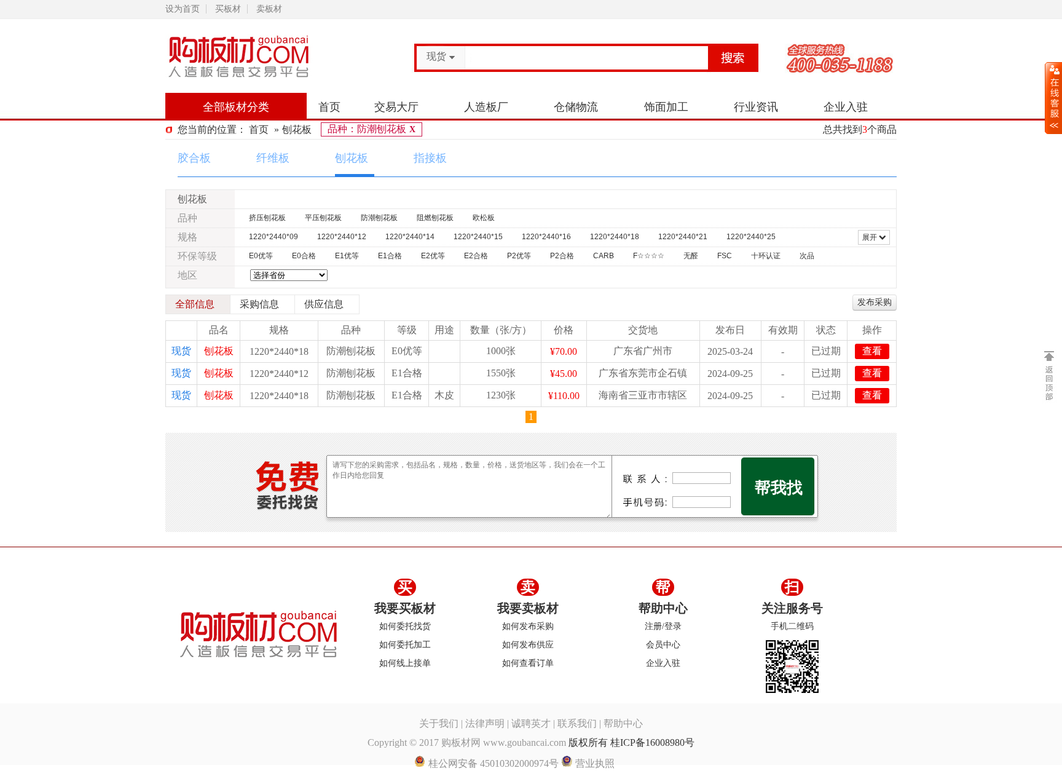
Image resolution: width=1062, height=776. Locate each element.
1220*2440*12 (341, 236)
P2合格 (562, 255)
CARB (603, 255)
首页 (329, 107)
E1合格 (390, 255)
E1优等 (347, 255)
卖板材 (269, 9)
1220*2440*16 (546, 236)
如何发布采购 (528, 626)
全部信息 (194, 304)
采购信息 (259, 304)
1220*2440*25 (751, 236)
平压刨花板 (323, 217)
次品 (807, 255)
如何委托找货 (405, 626)
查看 (872, 351)
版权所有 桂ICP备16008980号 (631, 742)
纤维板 (272, 158)
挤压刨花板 (267, 217)
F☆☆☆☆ (648, 255)
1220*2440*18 (614, 236)
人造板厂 (486, 107)
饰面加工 (666, 107)
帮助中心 (663, 608)
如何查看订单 (528, 663)
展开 (870, 237)
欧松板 (484, 217)
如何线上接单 (405, 663)
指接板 (430, 158)
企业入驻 (846, 107)
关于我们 (438, 723)
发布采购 (874, 302)
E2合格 (476, 255)
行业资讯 (756, 107)
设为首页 (182, 9)
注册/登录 (663, 626)
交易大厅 (396, 107)
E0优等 (261, 255)
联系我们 (577, 723)
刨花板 (297, 129)
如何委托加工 (405, 644)
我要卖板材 (528, 608)
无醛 (690, 255)
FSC (724, 255)
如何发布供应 (528, 644)
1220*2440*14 (410, 236)
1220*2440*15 (478, 236)
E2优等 (433, 255)
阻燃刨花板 (435, 217)
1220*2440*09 (273, 236)
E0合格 (304, 255)
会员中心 (663, 644)
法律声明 (485, 723)
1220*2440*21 (682, 236)
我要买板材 (405, 608)
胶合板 (194, 158)
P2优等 (519, 255)
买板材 (228, 9)
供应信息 (324, 304)
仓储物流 (576, 107)
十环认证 (766, 255)
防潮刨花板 (379, 217)
